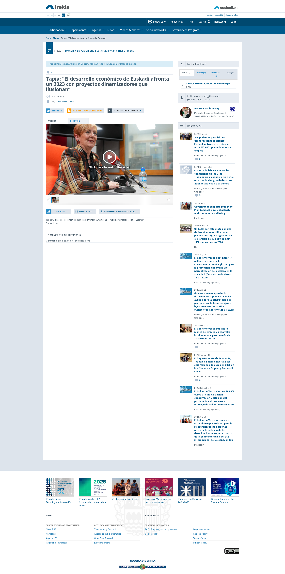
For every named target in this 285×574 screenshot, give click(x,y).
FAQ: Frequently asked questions (161, 529)
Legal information (201, 529)
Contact (210, 15)
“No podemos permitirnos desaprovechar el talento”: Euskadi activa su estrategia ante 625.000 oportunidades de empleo (212, 144)
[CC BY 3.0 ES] (231, 551)
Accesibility (219, 15)
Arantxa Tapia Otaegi (207, 108)
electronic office (231, 15)
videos (52, 120)
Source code (151, 534)
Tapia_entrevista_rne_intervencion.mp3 (208, 83)
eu (55, 15)
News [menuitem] (111, 30)
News (56, 38)
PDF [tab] (230, 73)
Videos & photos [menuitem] (130, 30)
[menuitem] (204, 22)
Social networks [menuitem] (156, 30)
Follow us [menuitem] (158, 21)
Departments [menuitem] (78, 30)
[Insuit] (63, 15)
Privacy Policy (200, 543)
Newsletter (51, 534)
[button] (55, 110)
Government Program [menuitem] (186, 30)
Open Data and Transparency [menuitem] (109, 525)
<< (48, 15)
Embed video (85, 211)
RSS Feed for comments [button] (88, 110)
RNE (71, 102)
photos (75, 120)
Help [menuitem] (191, 21)
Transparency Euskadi (105, 529)
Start (48, 38)
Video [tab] (201, 73)
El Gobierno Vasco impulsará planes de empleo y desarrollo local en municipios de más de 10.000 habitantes (212, 333)
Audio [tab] (186, 73)
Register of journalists (56, 543)
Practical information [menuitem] (157, 525)
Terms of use (199, 538)
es (52, 15)
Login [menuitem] (234, 21)
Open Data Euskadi (103, 538)
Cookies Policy (200, 534)
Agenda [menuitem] (97, 30)
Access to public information (107, 534)
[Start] (57, 7)
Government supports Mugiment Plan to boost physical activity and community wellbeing (214, 210)
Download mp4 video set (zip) (119, 211)
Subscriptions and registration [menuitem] (62, 525)
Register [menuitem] (218, 21)
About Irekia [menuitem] (177, 21)
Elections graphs (102, 543)
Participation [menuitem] (56, 30)
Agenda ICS (52, 538)
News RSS (51, 529)
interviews (62, 102)
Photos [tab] (215, 74)
